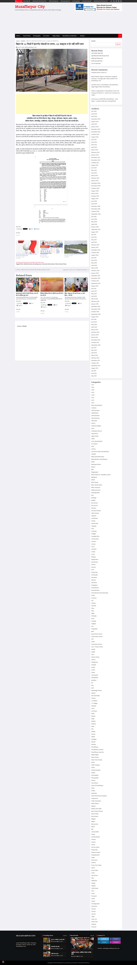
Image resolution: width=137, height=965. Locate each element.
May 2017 (94, 240)
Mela (92, 726)
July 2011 (93, 371)
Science (93, 842)
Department (94, 559)
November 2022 (95, 132)
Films (92, 608)
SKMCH (93, 862)
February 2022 (95, 152)
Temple (93, 883)
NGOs (93, 762)
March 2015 (94, 299)
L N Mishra (94, 701)
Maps (92, 719)
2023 (92, 403)
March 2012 (94, 355)
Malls (92, 713)
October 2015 (95, 281)
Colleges (93, 534)
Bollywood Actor (95, 490)
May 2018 (94, 222)
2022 (17, 262)
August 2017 (94, 232)
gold (92, 631)
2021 (92, 397)
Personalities (94, 775)
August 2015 (94, 286)
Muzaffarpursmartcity (97, 752)
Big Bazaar (94, 477)
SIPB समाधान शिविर (44, 254)
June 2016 (94, 260)
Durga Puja (94, 572)
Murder (93, 742)
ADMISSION (94, 413)
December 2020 (95, 183)
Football (93, 621)
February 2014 (95, 332)
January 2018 (95, 227)
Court (93, 546)
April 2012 (94, 353)
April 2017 (94, 242)
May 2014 (94, 324)
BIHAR (93, 480)
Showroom (94, 860)
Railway (93, 806)
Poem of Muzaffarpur (97, 785)
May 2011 (94, 376)
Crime (93, 554)
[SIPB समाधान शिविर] (51, 247)
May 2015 (94, 294)
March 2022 (94, 150)
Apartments (94, 433)
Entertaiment (95, 588)
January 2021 (95, 180)
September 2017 (95, 229)
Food (92, 618)
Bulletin (28, 262)
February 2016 (95, 270)
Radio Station (95, 803)
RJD (92, 829)
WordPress (86, 963)
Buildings (93, 498)
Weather (93, 924)
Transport (94, 896)
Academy (93, 408)
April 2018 (94, 224)
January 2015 (94, 304)
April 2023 (94, 124)
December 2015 (95, 276)
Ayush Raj (54, 941)
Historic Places (95, 657)
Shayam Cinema (95, 852)
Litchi (92, 708)
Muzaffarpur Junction (97, 749)
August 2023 (94, 121)
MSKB (93, 737)
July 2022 (94, 139)
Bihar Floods (94, 482)
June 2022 (94, 142)
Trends (93, 901)
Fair (92, 600)
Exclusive (93, 598)
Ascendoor (74, 963)
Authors (93, 449)
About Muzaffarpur (96, 405)
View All (65, 935)
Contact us (104, 72)
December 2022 (95, 129)
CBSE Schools (95, 513)
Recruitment (94, 816)
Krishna (93, 698)
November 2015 (95, 278)
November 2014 (95, 309)
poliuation (94, 793)
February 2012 (95, 358)
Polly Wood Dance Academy (99, 796)
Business (93, 508)
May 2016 (94, 263)
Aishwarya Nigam (96, 426)
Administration (28, 264)
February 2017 (95, 245)
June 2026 (94, 114)
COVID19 (93, 549)
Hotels (93, 667)
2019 (92, 392)
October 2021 (95, 162)
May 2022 (94, 145)
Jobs (92, 685)
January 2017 (94, 247)
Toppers (93, 886)
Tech (92, 878)
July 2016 (93, 258)
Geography (94, 629)
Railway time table (96, 808)
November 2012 (95, 340)
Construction (95, 539)
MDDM (93, 721)
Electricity (94, 582)
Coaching (93, 531)
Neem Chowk (95, 757)
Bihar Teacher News (96, 485)
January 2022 (95, 155)
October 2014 (95, 312)
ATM (92, 446)
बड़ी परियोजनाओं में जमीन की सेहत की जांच (70, 1)
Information (34, 262)
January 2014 (95, 335)
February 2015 (95, 301)
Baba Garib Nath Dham (97, 457)
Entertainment (95, 590)
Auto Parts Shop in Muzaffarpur (100, 451)
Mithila (93, 731)
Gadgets (93, 624)
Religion (93, 819)
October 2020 (95, 188)
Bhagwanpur (94, 472)
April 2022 (94, 147)
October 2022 (95, 134)
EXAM (93, 595)
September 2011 (95, 365)
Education (94, 577)
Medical (93, 724)
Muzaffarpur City (30, 7)
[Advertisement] (68, 22)
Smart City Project (96, 865)
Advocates (94, 421)
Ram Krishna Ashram (97, 811)
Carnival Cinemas (96, 510)
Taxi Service (94, 875)
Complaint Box (95, 536)
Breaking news (37, 264)
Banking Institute (96, 464)
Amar (92, 428)
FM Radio (93, 616)
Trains (93, 893)
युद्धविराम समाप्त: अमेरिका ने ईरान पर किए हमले (81, 953)
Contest (93, 541)
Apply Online (94, 436)
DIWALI (93, 564)
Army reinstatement (97, 441)
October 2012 (95, 342)
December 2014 (95, 306)
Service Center (95, 847)
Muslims (93, 744)
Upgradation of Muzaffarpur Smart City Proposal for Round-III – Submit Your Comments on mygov (105, 93)
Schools (93, 839)
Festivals (93, 606)
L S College (94, 703)
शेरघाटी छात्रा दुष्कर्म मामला (34, 1)
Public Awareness (96, 801)
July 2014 (93, 319)
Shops (93, 857)
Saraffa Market (95, 837)
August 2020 (95, 191)
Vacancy (93, 909)
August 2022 (95, 137)
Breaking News (22, 262)
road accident (95, 832)
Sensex (93, 844)
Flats (92, 611)
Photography (36, 36)
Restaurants (94, 824)
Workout (93, 927)
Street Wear (94, 870)
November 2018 (95, 209)
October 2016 (95, 252)
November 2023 (95, 119)
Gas (92, 626)
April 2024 (94, 116)
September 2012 (95, 345)
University (94, 906)
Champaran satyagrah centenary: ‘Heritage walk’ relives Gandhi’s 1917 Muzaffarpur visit (104, 79)
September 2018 (95, 214)
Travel (93, 898)
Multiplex (94, 739)
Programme (94, 798)
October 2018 (95, 211)
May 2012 (94, 350)
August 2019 (94, 198)
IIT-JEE (93, 670)
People (93, 773)
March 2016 (94, 268)
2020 (92, 395)
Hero (92, 654)
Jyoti (92, 688)
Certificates (94, 518)
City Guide (46, 36)
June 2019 (94, 201)
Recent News (27, 36)
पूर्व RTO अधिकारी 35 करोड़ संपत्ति (57, 939)
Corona (93, 544)
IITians (93, 672)
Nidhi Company (95, 765)
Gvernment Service (96, 644)
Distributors (94, 562)
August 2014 (94, 317)
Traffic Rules (94, 888)
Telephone (94, 880)
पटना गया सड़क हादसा (45, 1)
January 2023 (95, 127)
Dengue (93, 557)
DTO (92, 570)
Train (92, 891)
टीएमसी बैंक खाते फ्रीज (55, 946)
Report (93, 821)
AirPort (93, 423)
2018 (92, 390)
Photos (93, 780)
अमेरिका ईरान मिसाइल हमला (84, 1)
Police (57, 264)
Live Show (94, 711)
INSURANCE (94, 677)
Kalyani (93, 693)
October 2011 (95, 363)
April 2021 (94, 173)
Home (18, 36)
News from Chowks (96, 760)
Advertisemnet (95, 418)
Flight (92, 613)
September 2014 (95, 314)
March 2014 (94, 329)
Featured (44, 264)
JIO (92, 683)
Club (92, 528)
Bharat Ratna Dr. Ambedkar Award (101, 475)
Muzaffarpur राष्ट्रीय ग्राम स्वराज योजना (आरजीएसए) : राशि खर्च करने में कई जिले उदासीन (26, 254)
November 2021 (95, 160)
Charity (93, 521)
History (93, 659)
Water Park (94, 922)
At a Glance (94, 444)
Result (93, 826)
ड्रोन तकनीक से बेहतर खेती (56, 1)
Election (93, 580)
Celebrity (93, 516)
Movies (93, 734)
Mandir (93, 716)
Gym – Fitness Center (97, 647)
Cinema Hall (94, 523)
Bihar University (95, 487)
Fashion (93, 603)
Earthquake (94, 575)
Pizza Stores (94, 783)
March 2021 (94, 175)
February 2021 (95, 178)
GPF (92, 639)
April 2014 (94, 327)
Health (93, 649)
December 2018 (95, 206)
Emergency (94, 585)
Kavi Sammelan (95, 695)
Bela (92, 469)
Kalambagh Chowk (96, 690)
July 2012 (93, 347)
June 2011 (94, 373)
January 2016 (95, 273)
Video (92, 916)
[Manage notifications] (3, 962)
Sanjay (93, 834)
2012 (92, 387)
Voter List (94, 919)
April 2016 (94, 265)
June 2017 (94, 237)
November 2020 (95, 186)
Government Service (97, 636)
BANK (93, 462)
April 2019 (94, 204)
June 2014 (94, 322)
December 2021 (95, 157)
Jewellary (93, 680)
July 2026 (94, 111)
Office (93, 767)
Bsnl (92, 495)
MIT (92, 729)
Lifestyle (93, 706)
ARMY (93, 439)
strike (92, 873)
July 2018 (93, 216)
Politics (93, 791)
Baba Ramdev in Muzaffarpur (99, 459)
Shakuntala (94, 850)
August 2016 (94, 255)
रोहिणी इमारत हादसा (54, 953)
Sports (93, 868)
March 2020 (94, 193)
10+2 (92, 385)
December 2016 (95, 250)
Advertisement (95, 415)
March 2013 (94, 337)
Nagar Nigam (56, 36)
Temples (82, 36)
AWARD (93, 454)
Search (93, 41)
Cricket (93, 552)
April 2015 (94, 296)
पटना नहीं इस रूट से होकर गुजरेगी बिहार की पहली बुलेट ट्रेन (74, 254)
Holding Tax (94, 662)
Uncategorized (95, 904)
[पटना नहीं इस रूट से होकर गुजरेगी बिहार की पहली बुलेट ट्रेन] (75, 247)
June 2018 (94, 219)
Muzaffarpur (94, 747)
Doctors (93, 567)
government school (96, 634)
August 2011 (94, 368)
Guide (93, 642)
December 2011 (95, 360)
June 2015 (94, 291)
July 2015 (93, 288)
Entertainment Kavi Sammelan (99, 593)
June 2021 (94, 168)
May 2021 (94, 170)
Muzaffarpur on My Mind (69, 36)
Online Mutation (95, 770)
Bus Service (94, 503)
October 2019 (95, 196)
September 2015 (95, 283)
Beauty (93, 467)
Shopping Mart (95, 855)
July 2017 (93, 234)
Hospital (93, 665)
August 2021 (94, 165)
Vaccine (93, 911)
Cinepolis (93, 526)
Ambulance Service (96, 431)
